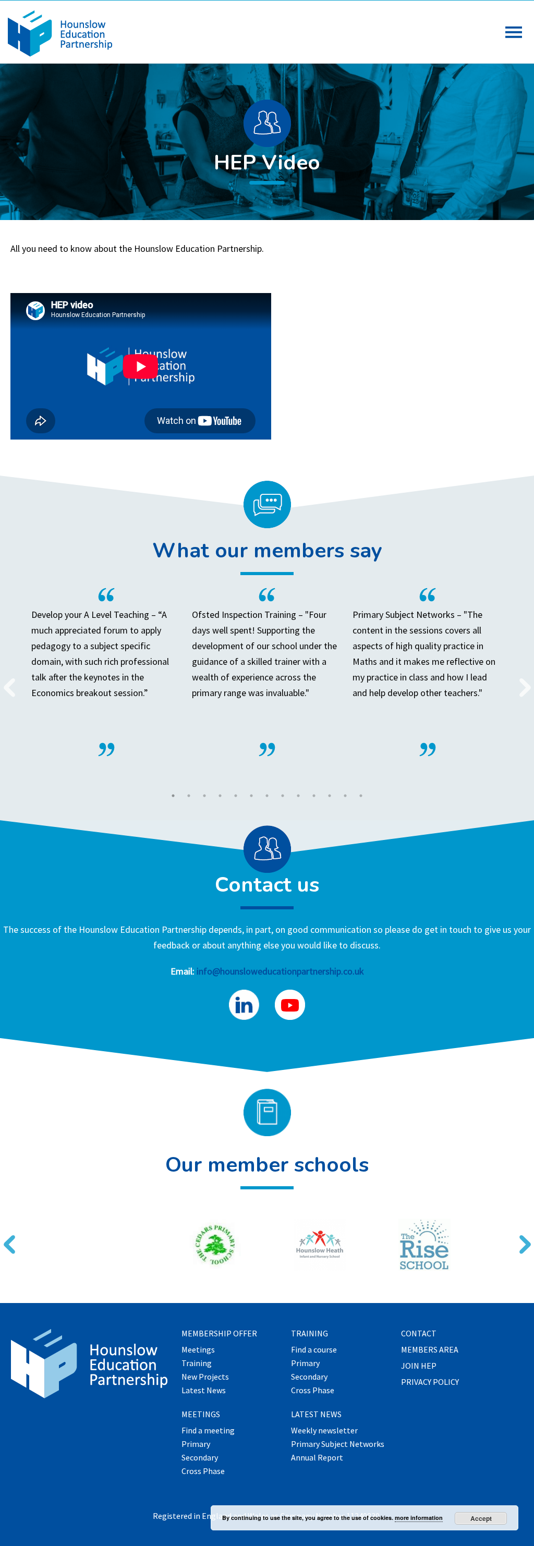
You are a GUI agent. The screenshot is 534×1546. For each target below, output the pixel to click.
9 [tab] (298, 795)
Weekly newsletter (324, 1430)
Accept (481, 1518)
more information (419, 1517)
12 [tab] (345, 795)
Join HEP (418, 1366)
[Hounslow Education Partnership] (60, 53)
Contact (418, 1333)
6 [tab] (251, 795)
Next (521, 681)
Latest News (203, 1390)
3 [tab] (204, 795)
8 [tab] (282, 795)
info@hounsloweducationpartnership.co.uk (280, 971)
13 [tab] (361, 795)
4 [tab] (220, 795)
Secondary (199, 1458)
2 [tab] (189, 795)
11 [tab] (329, 795)
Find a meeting (208, 1430)
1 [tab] (173, 795)
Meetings (198, 1350)
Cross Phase (203, 1471)
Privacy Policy (430, 1382)
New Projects (205, 1377)
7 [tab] (267, 795)
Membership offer (219, 1333)
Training (196, 1363)
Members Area (429, 1350)
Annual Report (317, 1458)
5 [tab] (235, 795)
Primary (195, 1444)
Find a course (314, 1350)
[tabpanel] (267, 672)
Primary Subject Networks (337, 1444)
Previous (5, 681)
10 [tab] (314, 795)
